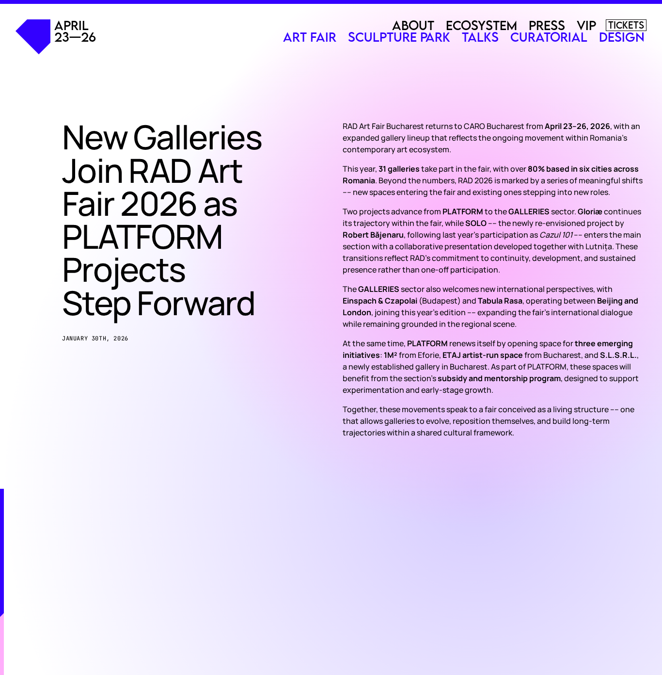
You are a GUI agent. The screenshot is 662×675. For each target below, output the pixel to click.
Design (622, 37)
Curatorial (548, 37)
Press (547, 25)
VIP (586, 25)
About (413, 25)
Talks (480, 37)
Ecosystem (481, 25)
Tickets (626, 25)
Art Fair (309, 37)
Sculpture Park (399, 37)
